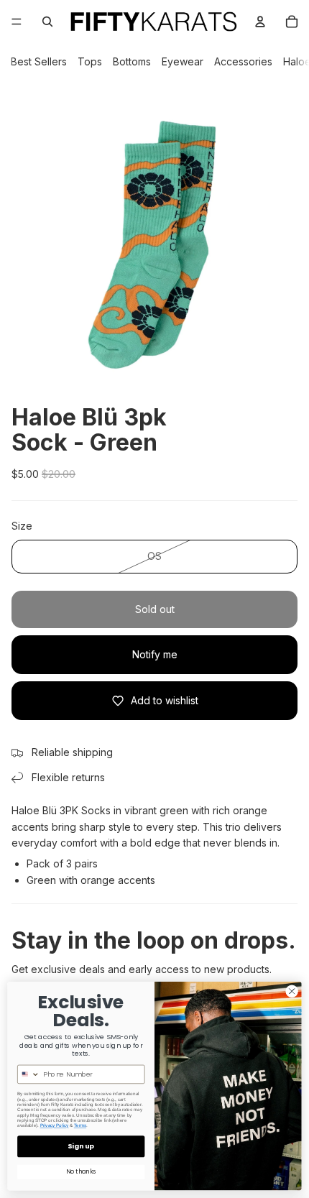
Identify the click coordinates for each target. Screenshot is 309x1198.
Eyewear (182, 61)
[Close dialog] (291, 991)
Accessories (243, 61)
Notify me (154, 654)
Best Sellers (39, 61)
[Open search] (47, 21)
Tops (90, 61)
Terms (80, 1125)
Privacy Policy (54, 1125)
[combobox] (29, 1074)
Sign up (81, 1146)
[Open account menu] (260, 21)
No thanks (81, 1172)
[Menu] (16, 21)
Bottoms (132, 61)
